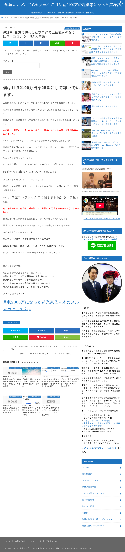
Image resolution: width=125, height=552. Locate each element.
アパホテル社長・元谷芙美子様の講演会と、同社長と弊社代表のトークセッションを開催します (106, 121)
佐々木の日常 (88, 506)
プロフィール (51, 12)
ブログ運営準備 (89, 487)
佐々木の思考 (88, 500)
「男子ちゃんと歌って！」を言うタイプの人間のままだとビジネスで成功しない (106, 97)
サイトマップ (80, 12)
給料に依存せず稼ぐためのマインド (98, 519)
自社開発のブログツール (38, 12)
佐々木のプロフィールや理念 (100, 448)
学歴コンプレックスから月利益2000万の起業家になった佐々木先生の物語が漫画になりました (105, 61)
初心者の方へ (70, 12)
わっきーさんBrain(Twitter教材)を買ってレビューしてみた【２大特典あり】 (106, 37)
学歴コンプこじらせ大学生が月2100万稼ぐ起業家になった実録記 (46, 548)
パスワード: (9, 61)
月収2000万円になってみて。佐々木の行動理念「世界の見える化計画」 (106, 133)
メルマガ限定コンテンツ (93, 493)
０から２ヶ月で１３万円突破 (97, 421)
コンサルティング (12, 322)
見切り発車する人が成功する (104, 106)
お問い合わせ (90, 12)
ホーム (7, 541)
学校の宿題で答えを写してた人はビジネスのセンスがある (106, 83)
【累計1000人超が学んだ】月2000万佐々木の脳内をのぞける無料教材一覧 (105, 145)
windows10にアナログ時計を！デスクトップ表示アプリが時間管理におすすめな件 (106, 73)
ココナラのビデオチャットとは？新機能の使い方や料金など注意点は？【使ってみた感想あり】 (106, 49)
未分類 (85, 513)
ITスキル (86, 467)
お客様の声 (60, 12)
